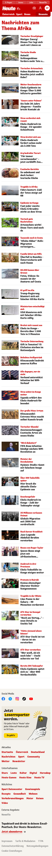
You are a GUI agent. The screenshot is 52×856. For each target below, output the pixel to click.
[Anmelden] (40, 8)
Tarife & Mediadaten (25, 841)
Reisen (39, 798)
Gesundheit (19, 793)
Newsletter (18, 761)
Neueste (43, 14)
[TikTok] (24, 698)
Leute (14, 773)
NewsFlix (43, 2)
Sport (19, 14)
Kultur (23, 773)
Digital (33, 773)
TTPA (40, 841)
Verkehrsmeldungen (13, 798)
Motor (29, 798)
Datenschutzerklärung (13, 846)
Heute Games (9, 777)
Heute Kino (25, 777)
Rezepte (6, 793)
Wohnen (33, 793)
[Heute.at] (9, 8)
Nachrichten (8, 756)
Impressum (7, 841)
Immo (20, 2)
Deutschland (37, 752)
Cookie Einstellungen (12, 850)
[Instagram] (17, 698)
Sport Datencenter (12, 789)
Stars (5, 773)
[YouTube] (31, 698)
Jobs (31, 2)
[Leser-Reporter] (34, 8)
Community (33, 756)
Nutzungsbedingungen (37, 846)
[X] (10, 698)
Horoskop (45, 773)
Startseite (7, 752)
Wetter (6, 761)
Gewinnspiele (32, 789)
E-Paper (8, 2)
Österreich (8, 14)
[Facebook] (3, 698)
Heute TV (39, 777)
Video (5, 803)
